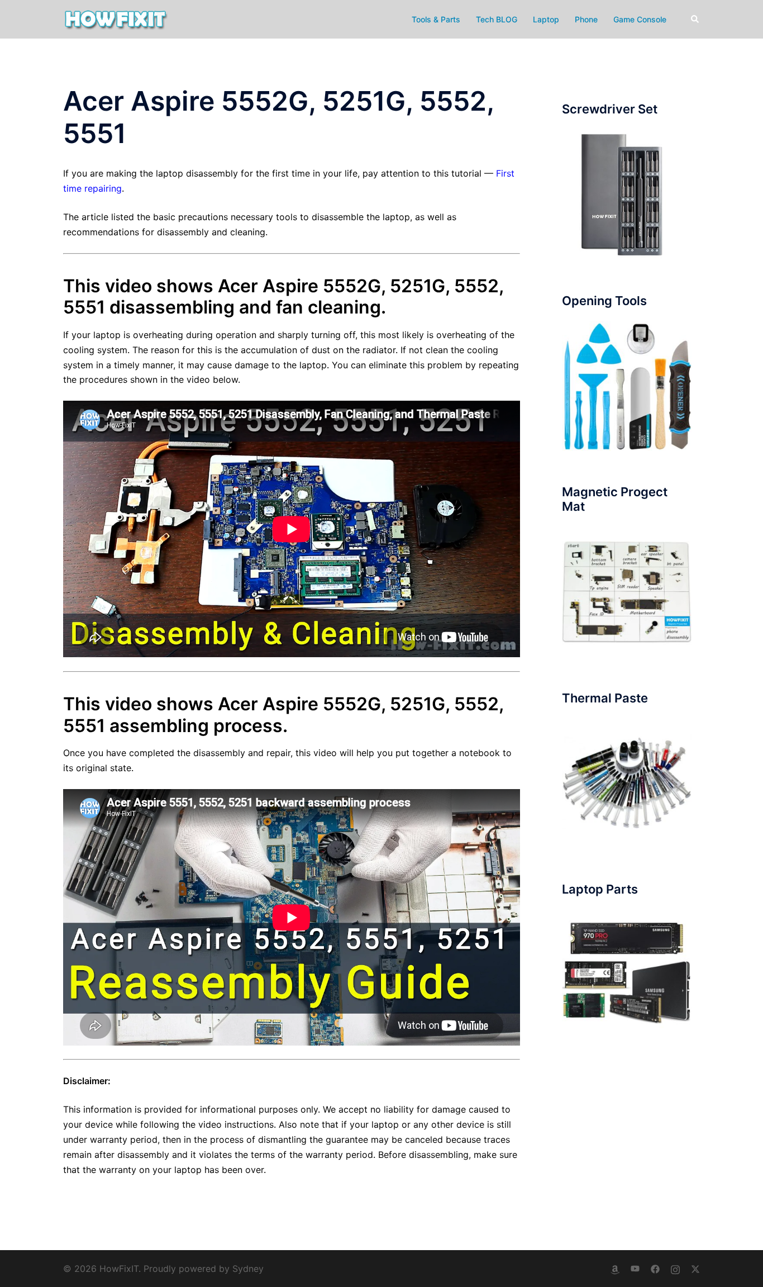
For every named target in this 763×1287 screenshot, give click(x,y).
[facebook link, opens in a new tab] (655, 1268)
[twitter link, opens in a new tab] (695, 1268)
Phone (586, 19)
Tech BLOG (496, 19)
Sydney (248, 1268)
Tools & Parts (436, 19)
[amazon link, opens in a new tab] (615, 1268)
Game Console (639, 19)
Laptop (546, 19)
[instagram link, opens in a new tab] (675, 1268)
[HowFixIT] (115, 18)
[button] (695, 19)
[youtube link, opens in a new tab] (635, 1268)
